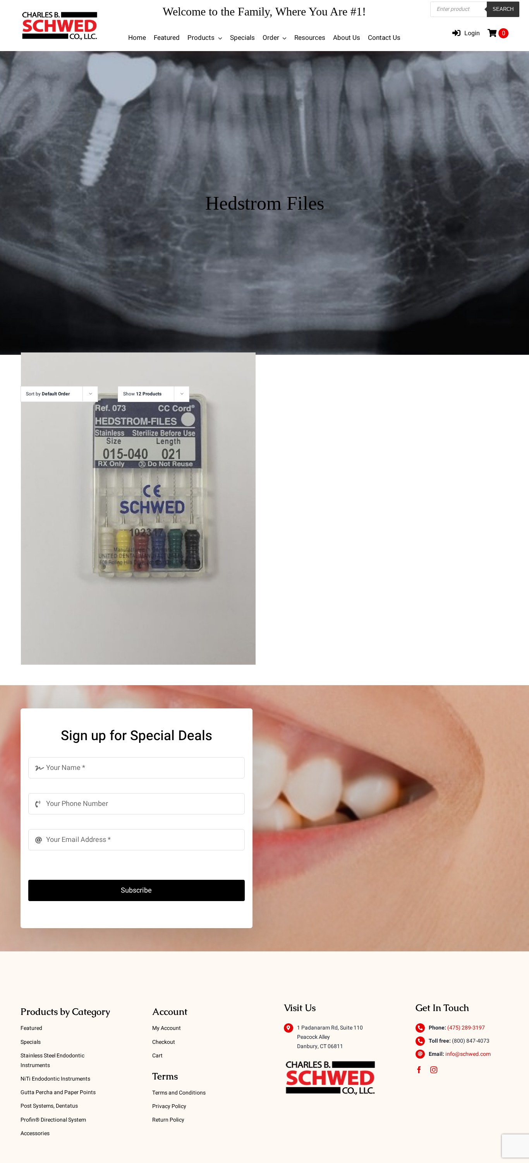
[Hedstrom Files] (138, 509)
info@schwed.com (468, 1054)
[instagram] (433, 1069)
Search (503, 9)
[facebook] (419, 1069)
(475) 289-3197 (466, 1028)
